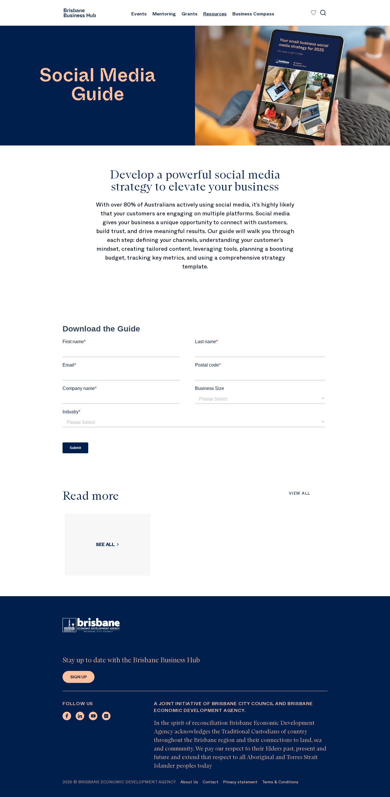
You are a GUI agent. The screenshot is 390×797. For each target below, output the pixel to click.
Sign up (78, 677)
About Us (189, 782)
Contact (210, 782)
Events (139, 14)
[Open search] (322, 12)
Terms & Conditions (280, 782)
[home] (80, 12)
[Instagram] (106, 716)
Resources (215, 14)
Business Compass (253, 14)
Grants (190, 14)
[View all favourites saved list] (313, 12)
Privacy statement (240, 782)
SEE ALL (105, 544)
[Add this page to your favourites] (313, 12)
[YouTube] (93, 716)
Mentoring (164, 14)
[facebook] (67, 716)
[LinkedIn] (80, 716)
